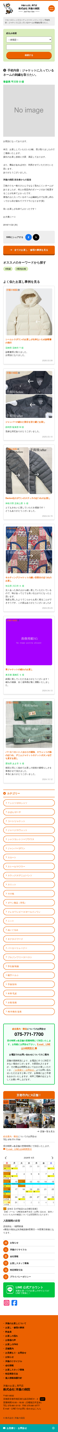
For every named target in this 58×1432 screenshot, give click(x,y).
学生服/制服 (13, 966)
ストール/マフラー (16, 866)
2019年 (29, 20)
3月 (35, 20)
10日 (41, 20)
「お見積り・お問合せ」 (24, 1069)
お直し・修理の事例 (14, 1327)
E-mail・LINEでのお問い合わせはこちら (22, 1408)
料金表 (8, 1331)
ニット (11, 920)
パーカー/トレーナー (17, 948)
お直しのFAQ (11, 1344)
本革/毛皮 (12, 993)
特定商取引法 (16, 1269)
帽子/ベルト (13, 975)
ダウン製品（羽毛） (17, 902)
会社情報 (14, 1256)
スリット (12, 884)
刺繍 (8, 268)
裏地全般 (22, 268)
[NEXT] (52, 1158)
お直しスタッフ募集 (19, 1263)
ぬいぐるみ (13, 929)
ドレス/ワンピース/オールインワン (24, 911)
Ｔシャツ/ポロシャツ (17, 802)
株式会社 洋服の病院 (29, 8)
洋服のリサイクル (18, 1249)
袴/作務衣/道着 (15, 1011)
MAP (42, 1399)
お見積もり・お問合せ (15, 1352)
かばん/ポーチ (14, 812)
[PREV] (6, 1158)
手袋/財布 (12, 984)
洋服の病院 (9, 20)
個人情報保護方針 (13, 1377)
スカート (12, 857)
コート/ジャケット (16, 821)
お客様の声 (20, 20)
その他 (11, 893)
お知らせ (14, 1242)
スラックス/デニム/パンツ (20, 875)
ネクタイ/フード (15, 938)
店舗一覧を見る (47, 1131)
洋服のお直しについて (15, 1323)
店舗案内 (9, 1348)
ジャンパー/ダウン (16, 848)
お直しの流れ (11, 1335)
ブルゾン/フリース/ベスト (20, 957)
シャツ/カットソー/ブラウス (21, 839)
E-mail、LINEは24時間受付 (19, 1149)
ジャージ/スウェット (17, 830)
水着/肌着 (12, 1002)
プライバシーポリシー (20, 1276)
